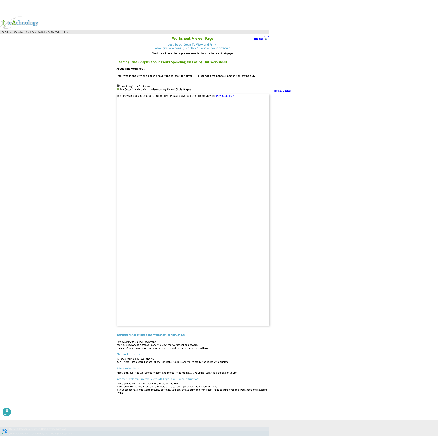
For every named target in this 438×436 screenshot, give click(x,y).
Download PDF (225, 95)
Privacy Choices (282, 90)
